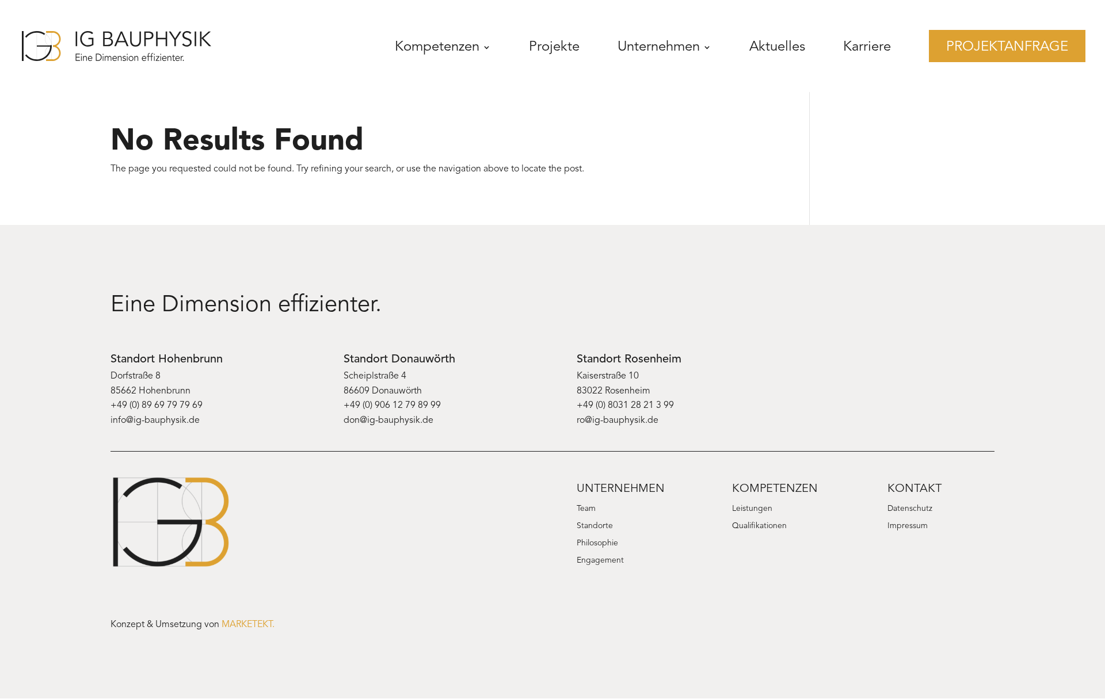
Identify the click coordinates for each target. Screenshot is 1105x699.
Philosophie (597, 544)
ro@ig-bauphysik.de (617, 420)
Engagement (600, 561)
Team (586, 509)
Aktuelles (777, 47)
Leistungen (752, 509)
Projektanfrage (1007, 47)
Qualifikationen (759, 526)
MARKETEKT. (248, 624)
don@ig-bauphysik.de (388, 420)
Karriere (867, 47)
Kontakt (914, 489)
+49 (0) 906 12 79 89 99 (392, 405)
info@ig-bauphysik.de (155, 420)
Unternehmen (659, 47)
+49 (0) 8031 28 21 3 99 (625, 405)
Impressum (907, 526)
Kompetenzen (437, 47)
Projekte (554, 47)
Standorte (595, 526)
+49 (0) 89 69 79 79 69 (156, 405)
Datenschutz (909, 509)
